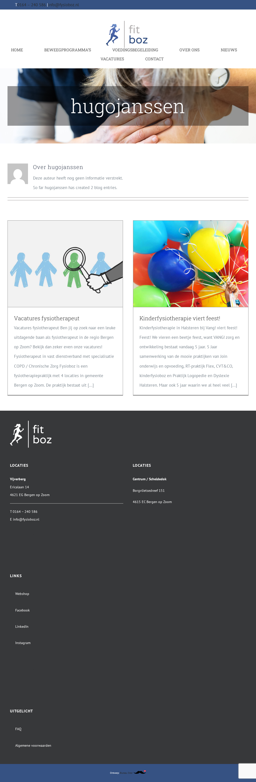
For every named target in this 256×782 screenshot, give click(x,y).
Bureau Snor (126, 772)
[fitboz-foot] (31, 422)
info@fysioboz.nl (63, 5)
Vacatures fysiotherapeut (47, 318)
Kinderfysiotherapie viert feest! (180, 318)
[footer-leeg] (153, 422)
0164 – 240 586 (32, 5)
